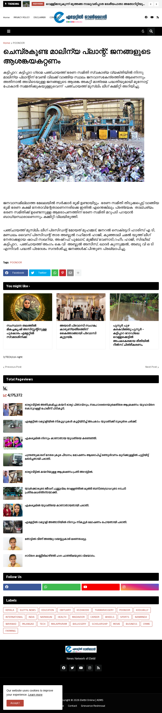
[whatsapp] (61, 587)
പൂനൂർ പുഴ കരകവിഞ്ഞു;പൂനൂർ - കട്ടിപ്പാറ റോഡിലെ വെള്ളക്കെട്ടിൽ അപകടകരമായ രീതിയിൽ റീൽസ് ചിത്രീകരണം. (131, 335)
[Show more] (78, 272)
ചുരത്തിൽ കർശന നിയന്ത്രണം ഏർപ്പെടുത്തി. (82, 4)
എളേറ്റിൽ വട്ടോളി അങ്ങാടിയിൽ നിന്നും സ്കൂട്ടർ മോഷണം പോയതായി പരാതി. (76, 522)
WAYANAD (11, 624)
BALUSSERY (79, 624)
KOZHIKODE (83, 610)
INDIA (32, 617)
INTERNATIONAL (14, 617)
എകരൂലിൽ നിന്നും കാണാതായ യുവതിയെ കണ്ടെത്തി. (61, 438)
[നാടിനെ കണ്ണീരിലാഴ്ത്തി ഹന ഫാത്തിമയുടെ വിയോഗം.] (13, 560)
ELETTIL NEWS (28, 610)
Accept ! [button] (15, 703)
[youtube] (152, 17)
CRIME (146, 624)
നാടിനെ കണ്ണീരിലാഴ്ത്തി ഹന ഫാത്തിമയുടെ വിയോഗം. (60, 556)
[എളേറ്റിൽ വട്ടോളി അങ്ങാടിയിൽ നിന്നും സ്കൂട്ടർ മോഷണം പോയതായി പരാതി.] (13, 527)
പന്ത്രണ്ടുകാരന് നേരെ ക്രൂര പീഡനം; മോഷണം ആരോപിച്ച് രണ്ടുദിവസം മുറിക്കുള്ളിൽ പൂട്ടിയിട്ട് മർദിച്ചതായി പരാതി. (87, 457)
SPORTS (124, 617)
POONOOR (19, 43)
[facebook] (146, 17)
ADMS (100, 700)
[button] (150, 4)
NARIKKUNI (46, 617)
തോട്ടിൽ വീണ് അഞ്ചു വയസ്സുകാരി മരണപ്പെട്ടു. (56, 539)
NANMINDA (141, 617)
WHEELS (109, 617)
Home (6, 17)
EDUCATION (47, 610)
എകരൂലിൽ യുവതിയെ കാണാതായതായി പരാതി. (57, 505)
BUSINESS (131, 624)
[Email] (70, 272)
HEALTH (62, 617)
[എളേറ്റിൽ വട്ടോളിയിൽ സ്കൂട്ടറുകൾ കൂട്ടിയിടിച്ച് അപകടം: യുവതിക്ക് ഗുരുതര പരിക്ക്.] (13, 426)
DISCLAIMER (40, 17)
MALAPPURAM (59, 624)
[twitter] (72, 668)
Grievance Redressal (93, 706)
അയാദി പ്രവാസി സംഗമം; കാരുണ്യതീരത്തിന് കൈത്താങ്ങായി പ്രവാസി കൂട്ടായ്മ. (78, 331)
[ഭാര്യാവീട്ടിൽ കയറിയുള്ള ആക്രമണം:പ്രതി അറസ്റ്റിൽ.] (13, 476)
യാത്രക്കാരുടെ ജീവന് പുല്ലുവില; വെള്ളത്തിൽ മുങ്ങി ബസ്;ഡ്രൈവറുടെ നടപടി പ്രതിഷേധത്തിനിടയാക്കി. (75, 490)
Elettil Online (87, 700)
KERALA (10, 610)
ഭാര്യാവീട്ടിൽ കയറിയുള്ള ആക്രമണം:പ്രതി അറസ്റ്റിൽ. (59, 472)
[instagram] (140, 587)
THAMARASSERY (104, 610)
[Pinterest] (62, 272)
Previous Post (13, 367)
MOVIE (116, 624)
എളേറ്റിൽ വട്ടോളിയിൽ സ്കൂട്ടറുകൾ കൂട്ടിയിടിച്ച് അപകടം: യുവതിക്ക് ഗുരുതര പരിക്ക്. (81, 421)
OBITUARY (65, 610)
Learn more (35, 694)
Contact (72, 706)
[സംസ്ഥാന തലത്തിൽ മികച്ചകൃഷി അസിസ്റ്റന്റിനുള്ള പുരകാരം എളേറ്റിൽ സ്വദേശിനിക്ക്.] (27, 307)
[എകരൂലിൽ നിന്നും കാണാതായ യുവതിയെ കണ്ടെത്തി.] (13, 443)
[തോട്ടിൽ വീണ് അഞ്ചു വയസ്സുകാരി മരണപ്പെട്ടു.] (13, 543)
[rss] (158, 17)
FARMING (11, 631)
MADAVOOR (78, 617)
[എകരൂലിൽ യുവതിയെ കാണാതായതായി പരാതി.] (13, 510)
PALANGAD (28, 624)
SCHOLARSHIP (99, 624)
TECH (42, 624)
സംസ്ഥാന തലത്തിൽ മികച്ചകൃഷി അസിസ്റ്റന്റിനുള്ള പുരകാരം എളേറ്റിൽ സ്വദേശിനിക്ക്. (27, 331)
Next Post (151, 367)
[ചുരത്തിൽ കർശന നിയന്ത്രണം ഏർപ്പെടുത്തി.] (26, 4)
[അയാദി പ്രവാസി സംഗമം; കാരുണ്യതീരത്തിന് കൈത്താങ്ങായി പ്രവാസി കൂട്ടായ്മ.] (81, 307)
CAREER (94, 617)
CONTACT (54, 17)
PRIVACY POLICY (22, 17)
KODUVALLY (142, 610)
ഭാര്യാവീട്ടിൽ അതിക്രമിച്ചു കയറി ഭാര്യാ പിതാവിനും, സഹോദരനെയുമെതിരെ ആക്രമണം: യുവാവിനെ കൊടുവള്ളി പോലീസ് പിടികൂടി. (90, 406)
